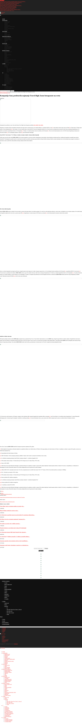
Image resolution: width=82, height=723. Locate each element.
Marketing (3, 636)
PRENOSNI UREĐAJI (6, 36)
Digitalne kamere (7, 48)
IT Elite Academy (7, 62)
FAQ (3, 638)
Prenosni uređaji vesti (8, 37)
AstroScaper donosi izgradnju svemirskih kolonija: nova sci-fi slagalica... (13, 1)
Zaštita (5, 33)
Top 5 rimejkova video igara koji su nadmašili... (8, 7)
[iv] (22, 130)
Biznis (5, 53)
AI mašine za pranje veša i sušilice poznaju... (10, 523)
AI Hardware (6, 75)
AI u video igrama (7, 81)
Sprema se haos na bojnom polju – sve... (7, 10)
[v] (48, 130)
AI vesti (5, 73)
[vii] (22, 132)
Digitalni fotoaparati (7, 47)
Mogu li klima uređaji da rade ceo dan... (9, 510)
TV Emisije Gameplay (8, 87)
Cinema (5, 55)
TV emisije (4, 84)
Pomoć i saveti (7, 35)
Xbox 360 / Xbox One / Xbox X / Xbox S (14, 68)
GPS (5, 41)
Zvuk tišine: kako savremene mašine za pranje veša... (12, 506)
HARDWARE (4, 20)
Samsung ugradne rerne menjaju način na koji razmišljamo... (14, 540)
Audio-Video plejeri (7, 46)
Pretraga (12, 90)
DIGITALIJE (4, 43)
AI (2, 72)
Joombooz (16, 643)
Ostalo (5, 42)
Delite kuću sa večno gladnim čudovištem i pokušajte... (9, 3)
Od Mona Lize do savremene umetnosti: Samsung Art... (12, 519)
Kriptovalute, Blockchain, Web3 (10, 59)
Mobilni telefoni (7, 38)
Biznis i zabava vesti (8, 51)
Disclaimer (4, 641)
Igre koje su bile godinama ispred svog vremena (8, 4)
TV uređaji (6, 45)
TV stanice (6, 85)
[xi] (79, 271)
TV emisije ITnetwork (8, 86)
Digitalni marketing (7, 54)
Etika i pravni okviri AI (8, 79)
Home (1, 91)
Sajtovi (5, 56)
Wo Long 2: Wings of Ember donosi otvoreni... (8, 6)
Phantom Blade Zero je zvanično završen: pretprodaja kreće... (11, 5)
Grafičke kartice (7, 25)
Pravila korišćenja (5, 622)
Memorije (6, 27)
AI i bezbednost (7, 77)
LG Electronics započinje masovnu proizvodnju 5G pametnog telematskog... (17, 515)
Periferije (6, 29)
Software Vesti (7, 32)
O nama (3, 619)
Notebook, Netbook (7, 39)
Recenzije (6, 66)
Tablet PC (6, 40)
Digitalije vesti (7, 44)
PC (7, 67)
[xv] (0, 487)
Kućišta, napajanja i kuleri (9, 28)
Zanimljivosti (6, 60)
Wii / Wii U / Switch (10, 70)
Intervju (5, 58)
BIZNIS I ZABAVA (5, 50)
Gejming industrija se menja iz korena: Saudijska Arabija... (10, 9)
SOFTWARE (4, 31)
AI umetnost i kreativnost (8, 80)
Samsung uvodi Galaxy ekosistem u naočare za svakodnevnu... (14, 545)
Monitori (6, 24)
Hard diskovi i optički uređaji (9, 26)
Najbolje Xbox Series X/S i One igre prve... (7, 8)
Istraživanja (6, 57)
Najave (5, 65)
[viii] (1, 469)
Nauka (5, 52)
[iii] (11, 129)
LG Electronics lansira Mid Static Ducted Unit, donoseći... (13, 532)
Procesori (6, 23)
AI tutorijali (6, 76)
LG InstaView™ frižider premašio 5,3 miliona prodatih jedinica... (15, 536)
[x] (65, 271)
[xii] (73, 272)
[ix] (0, 472)
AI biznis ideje (7, 82)
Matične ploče (6, 22)
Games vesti (6, 64)
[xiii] (14, 276)
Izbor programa (7, 34)
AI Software (6, 74)
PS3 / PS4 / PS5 (9, 69)
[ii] (69, 127)
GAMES (3, 63)
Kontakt (3, 637)
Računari (6, 30)
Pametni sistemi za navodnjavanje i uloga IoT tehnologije (13, 528)
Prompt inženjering (7, 83)
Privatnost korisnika (5, 624)
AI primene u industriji (8, 78)
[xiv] (50, 416)
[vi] (7, 132)
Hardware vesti (7, 21)
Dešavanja (6, 61)
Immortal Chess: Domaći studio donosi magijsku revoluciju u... (11, 2)
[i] (52, 127)
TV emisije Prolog (7, 88)
